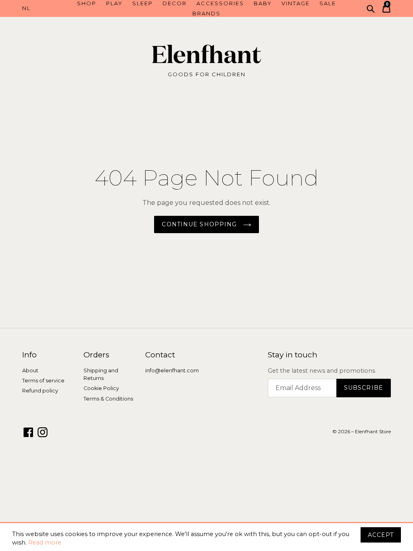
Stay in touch (292, 355)
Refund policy (40, 391)
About (30, 370)
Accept (381, 534)
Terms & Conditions (108, 399)
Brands (206, 13)
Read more (44, 542)
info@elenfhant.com (172, 370)
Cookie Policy (101, 388)
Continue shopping (200, 224)
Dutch (45, 8)
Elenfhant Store (373, 431)
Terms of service (43, 381)
